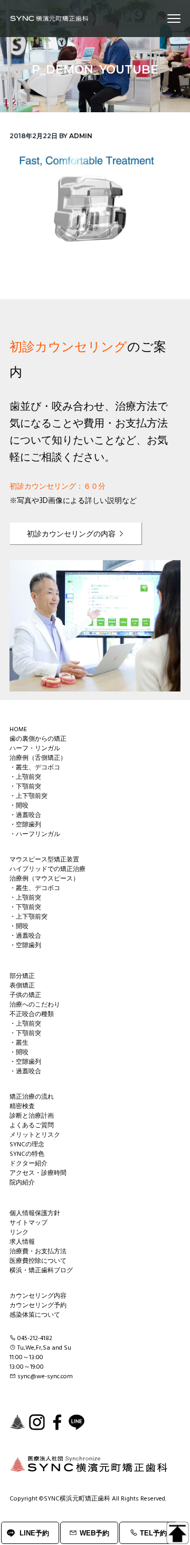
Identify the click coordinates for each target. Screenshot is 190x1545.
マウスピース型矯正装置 (44, 860)
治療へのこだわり (35, 1005)
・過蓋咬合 (25, 815)
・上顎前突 (25, 777)
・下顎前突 (25, 787)
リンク (19, 1232)
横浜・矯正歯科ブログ (41, 1270)
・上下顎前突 (29, 796)
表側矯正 (22, 986)
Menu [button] (161, 18)
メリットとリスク (35, 1135)
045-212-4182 (34, 1338)
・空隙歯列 (25, 825)
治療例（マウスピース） (44, 879)
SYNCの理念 (27, 1144)
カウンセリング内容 (38, 1296)
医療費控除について (38, 1261)
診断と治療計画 (32, 1116)
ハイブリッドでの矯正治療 (48, 869)
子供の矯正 (25, 995)
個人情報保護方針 (35, 1213)
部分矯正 (22, 976)
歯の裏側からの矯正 (38, 739)
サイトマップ (29, 1223)
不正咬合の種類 (32, 1014)
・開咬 (19, 806)
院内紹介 (22, 1183)
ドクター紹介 (29, 1163)
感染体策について (35, 1315)
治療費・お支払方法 (38, 1251)
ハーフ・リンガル (35, 748)
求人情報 (22, 1242)
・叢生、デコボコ (35, 767)
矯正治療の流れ (32, 1097)
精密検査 (22, 1106)
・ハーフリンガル (35, 834)
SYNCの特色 (27, 1154)
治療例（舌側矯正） (38, 758)
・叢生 (19, 1043)
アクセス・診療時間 (38, 1173)
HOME (18, 729)
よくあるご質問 (32, 1125)
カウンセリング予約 (38, 1305)
